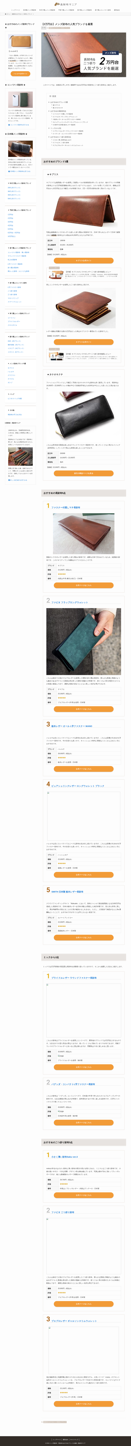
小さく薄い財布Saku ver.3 (64, 1157)
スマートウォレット (15, 302)
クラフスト (11, 375)
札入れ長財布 (12, 260)
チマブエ (11, 379)
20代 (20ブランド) (14, 187)
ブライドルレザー (14, 321)
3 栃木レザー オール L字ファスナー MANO (67, 119)
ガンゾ (10, 382)
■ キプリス (56, 105)
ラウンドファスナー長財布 (17, 256)
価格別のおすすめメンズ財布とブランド (59, 28)
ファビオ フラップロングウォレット (69, 602)
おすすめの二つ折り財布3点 (60, 137)
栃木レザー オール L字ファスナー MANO (71, 726)
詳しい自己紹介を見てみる (18, 480)
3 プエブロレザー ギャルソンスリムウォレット (68, 145)
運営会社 (65, 1439)
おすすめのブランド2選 (59, 102)
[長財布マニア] (65, 4)
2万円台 (10, 218)
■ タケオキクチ (58, 108)
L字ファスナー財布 (14, 287)
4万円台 (10, 225)
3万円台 (10, 222)
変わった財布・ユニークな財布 (18, 271)
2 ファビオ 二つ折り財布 (61, 142)
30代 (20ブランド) (14, 191)
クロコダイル (12, 325)
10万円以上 (12, 236)
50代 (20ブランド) (14, 198)
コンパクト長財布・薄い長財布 (18, 252)
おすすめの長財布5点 (58, 111)
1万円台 (10, 214)
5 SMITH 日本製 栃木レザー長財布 (64, 125)
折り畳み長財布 (13, 267)
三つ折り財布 (12, 294)
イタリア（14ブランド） (16, 348)
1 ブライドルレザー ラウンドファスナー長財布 (68, 131)
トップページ (57, 1439)
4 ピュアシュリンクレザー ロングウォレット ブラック (70, 122)
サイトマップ (74, 1439)
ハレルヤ (11, 371)
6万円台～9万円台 (14, 232)
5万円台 (10, 229)
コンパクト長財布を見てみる (19, 125)
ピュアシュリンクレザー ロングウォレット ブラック (77, 786)
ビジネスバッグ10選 (15, 398)
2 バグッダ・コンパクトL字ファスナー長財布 (67, 133)
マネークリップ (13, 298)
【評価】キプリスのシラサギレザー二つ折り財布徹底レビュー (88, 272)
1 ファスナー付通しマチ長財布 (63, 114)
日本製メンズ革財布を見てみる (20, 171)
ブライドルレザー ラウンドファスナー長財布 (74, 978)
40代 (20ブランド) (14, 195)
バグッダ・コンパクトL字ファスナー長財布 (73, 1084)
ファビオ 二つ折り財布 (62, 1212)
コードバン (11, 318)
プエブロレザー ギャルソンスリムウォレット (74, 1321)
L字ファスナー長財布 (15, 264)
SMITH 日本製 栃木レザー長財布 (67, 892)
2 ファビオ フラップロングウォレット (65, 117)
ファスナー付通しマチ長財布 (65, 507)
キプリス (11, 368)
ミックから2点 (55, 128)
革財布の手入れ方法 (15, 414)
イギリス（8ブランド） (16, 352)
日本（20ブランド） (15, 341)
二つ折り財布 (12, 291)
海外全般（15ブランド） (16, 345)
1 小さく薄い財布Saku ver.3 (62, 140)
